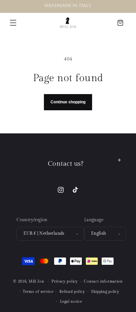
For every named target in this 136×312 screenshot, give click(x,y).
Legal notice (71, 301)
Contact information (103, 281)
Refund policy (72, 292)
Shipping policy (105, 292)
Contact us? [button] (66, 164)
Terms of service (38, 292)
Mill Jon (36, 281)
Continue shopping (68, 102)
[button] (13, 23)
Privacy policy (64, 281)
